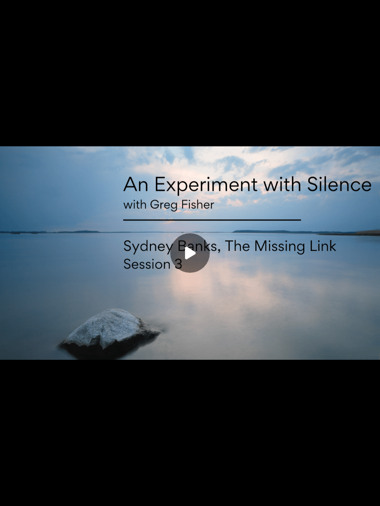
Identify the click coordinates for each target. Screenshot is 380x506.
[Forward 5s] (73, 492)
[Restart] (14, 492)
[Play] (53, 492)
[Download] (307, 492)
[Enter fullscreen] (366, 492)
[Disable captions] (287, 492)
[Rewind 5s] (34, 492)
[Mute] (93, 492)
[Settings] (326, 492)
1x (346, 489)
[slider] (190, 477)
